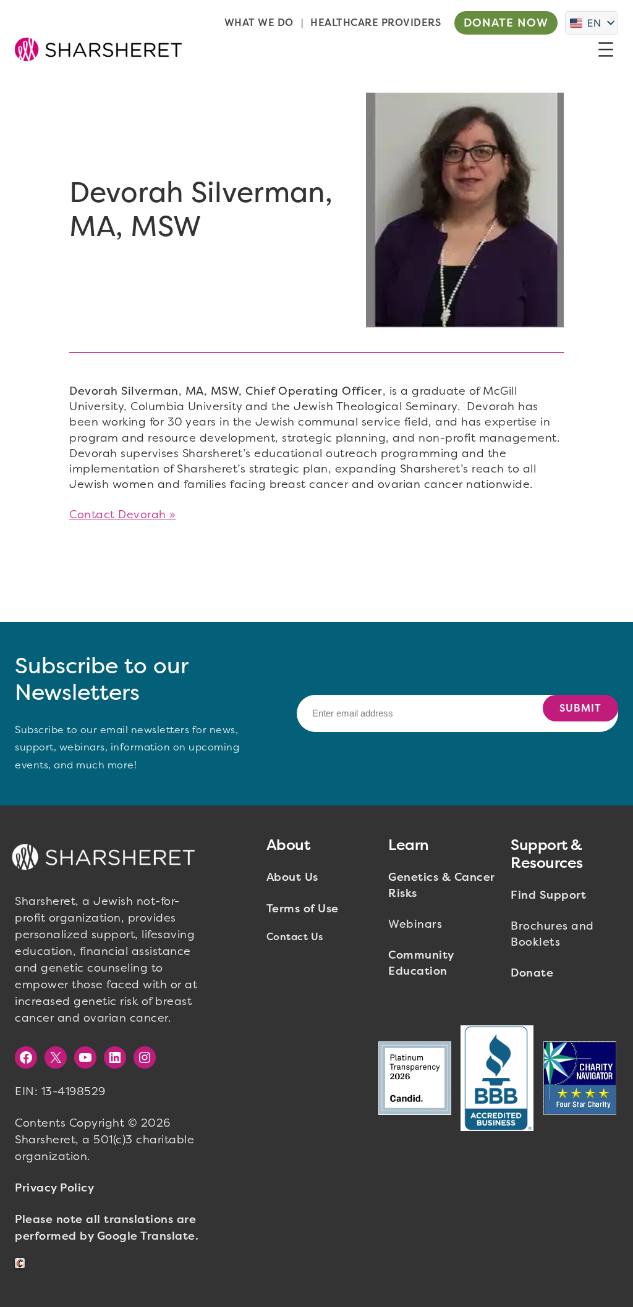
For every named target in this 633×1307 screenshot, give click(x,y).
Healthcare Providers (375, 22)
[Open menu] (605, 49)
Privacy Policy (54, 1188)
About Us (292, 877)
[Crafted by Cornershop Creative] (22, 1263)
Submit (580, 708)
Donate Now (506, 23)
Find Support (548, 895)
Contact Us (294, 937)
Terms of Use (302, 908)
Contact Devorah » (122, 514)
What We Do (259, 22)
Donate (532, 973)
